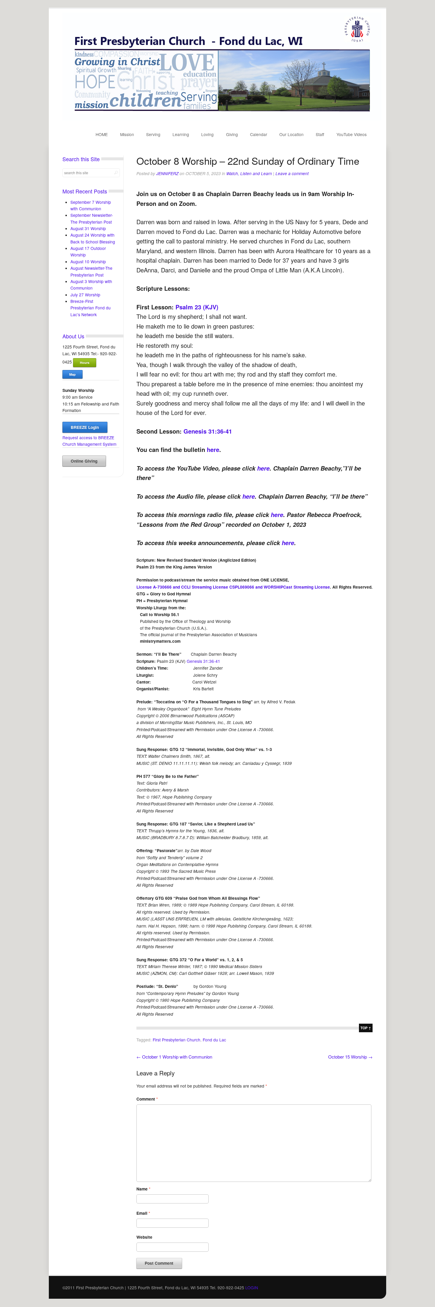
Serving (153, 134)
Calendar (258, 134)
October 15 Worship (350, 1057)
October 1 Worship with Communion (174, 1057)
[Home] (221, 119)
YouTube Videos (351, 134)
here (213, 449)
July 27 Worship (85, 295)
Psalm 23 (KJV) (196, 307)
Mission (127, 134)
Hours (84, 362)
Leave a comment (292, 173)
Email (143, 1213)
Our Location (291, 134)
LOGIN (251, 1287)
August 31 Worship (88, 228)
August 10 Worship (88, 261)
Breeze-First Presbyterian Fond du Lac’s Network (90, 307)
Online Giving (84, 461)
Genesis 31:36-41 (207, 431)
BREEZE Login (85, 427)
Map (72, 374)
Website (144, 1237)
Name (143, 1189)
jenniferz (167, 173)
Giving (232, 134)
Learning (181, 134)
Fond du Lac (214, 1040)
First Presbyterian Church (176, 1040)
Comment (147, 1099)
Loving (207, 134)
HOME (102, 134)
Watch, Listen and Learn (249, 173)
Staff (320, 134)
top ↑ (365, 1027)
